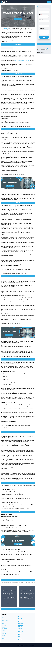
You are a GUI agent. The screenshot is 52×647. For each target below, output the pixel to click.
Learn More (18, 129)
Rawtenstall (20, 631)
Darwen (19, 616)
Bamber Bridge (4, 628)
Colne (19, 638)
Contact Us (18, 359)
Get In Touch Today (18, 44)
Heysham (20, 618)
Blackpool (22, 576)
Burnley (19, 633)
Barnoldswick (20, 639)
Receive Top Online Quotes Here (18, 579)
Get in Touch (18, 482)
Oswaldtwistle (20, 623)
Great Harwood (21, 621)
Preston (18, 576)
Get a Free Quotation (18, 73)
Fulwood (2, 576)
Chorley (3, 635)
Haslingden (20, 629)
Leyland (3, 630)
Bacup (19, 636)
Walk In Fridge (6, 28)
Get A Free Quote (18, 609)
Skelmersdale (4, 640)
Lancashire (4, 625)
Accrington (20, 628)
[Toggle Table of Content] (10, 48)
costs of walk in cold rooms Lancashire (22, 60)
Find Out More (17, 276)
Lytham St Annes (14, 576)
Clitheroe (20, 626)
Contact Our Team (18, 511)
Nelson (19, 634)
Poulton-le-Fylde (7, 576)
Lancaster (20, 620)
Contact (49, 1)
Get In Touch (18, 202)
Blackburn (3, 638)
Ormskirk (3, 636)
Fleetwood (4, 633)
